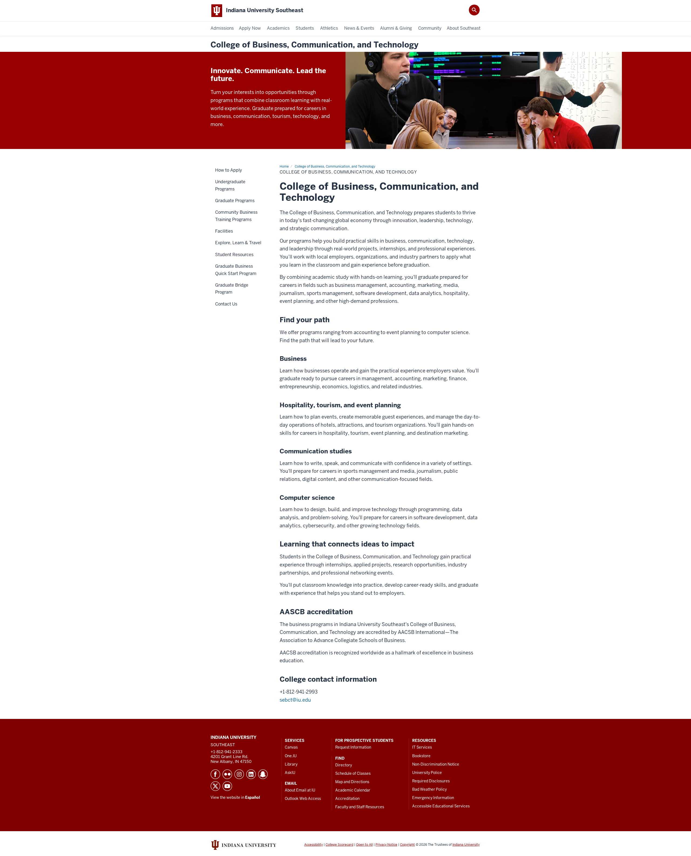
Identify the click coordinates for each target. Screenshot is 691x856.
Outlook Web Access (303, 798)
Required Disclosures (431, 781)
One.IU (291, 755)
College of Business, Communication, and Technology (314, 44)
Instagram (239, 774)
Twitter (215, 786)
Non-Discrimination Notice (435, 764)
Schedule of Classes (353, 773)
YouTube (227, 786)
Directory (343, 765)
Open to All (364, 845)
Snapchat (263, 774)
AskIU (290, 772)
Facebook (215, 774)
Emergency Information (433, 797)
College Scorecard (339, 845)
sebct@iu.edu (295, 700)
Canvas (291, 747)
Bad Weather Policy (429, 789)
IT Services (422, 747)
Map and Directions (352, 781)
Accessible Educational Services (441, 806)
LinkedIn (251, 774)
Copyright (407, 845)
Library (291, 764)
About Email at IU (300, 790)
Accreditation (347, 798)
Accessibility (313, 845)
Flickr (227, 774)
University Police (427, 772)
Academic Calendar (352, 790)
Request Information (353, 747)
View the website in (235, 797)
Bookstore (421, 755)
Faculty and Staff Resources (359, 806)
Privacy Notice (386, 845)
